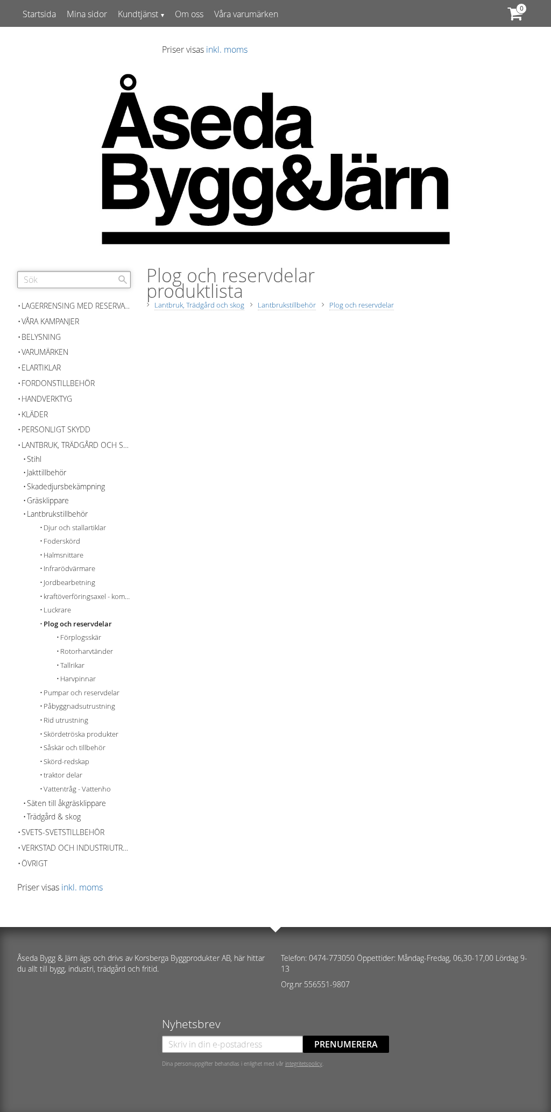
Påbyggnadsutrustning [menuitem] (79, 706)
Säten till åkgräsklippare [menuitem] (66, 803)
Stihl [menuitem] (34, 459)
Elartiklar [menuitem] (41, 367)
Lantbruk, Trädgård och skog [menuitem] (76, 445)
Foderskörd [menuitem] (62, 541)
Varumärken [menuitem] (45, 352)
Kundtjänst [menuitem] (138, 14)
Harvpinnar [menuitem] (78, 678)
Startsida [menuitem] (39, 14)
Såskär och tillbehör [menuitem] (74, 747)
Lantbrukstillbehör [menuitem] (57, 514)
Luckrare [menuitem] (57, 610)
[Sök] (123, 280)
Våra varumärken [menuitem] (246, 14)
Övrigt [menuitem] (34, 863)
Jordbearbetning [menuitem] (69, 582)
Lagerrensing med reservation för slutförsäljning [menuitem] (76, 306)
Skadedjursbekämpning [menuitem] (66, 486)
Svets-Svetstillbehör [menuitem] (63, 832)
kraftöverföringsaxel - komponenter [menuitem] (87, 596)
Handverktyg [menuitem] (47, 399)
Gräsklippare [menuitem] (48, 500)
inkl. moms (227, 49)
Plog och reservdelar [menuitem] (78, 624)
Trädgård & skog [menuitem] (54, 816)
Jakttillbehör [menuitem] (46, 472)
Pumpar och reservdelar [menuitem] (81, 692)
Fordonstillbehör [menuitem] (58, 383)
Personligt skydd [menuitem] (56, 429)
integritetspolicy (303, 1063)
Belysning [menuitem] (41, 337)
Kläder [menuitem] (35, 414)
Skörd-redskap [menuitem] (66, 761)
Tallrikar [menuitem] (72, 665)
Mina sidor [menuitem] (87, 14)
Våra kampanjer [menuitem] (50, 321)
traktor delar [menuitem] (63, 775)
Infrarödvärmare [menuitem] (69, 568)
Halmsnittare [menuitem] (63, 555)
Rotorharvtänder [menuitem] (86, 651)
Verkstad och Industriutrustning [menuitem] (76, 848)
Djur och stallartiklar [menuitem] (75, 527)
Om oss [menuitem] (189, 14)
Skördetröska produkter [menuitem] (81, 734)
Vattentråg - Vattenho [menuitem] (77, 789)
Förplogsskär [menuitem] (80, 637)
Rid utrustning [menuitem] (66, 720)
